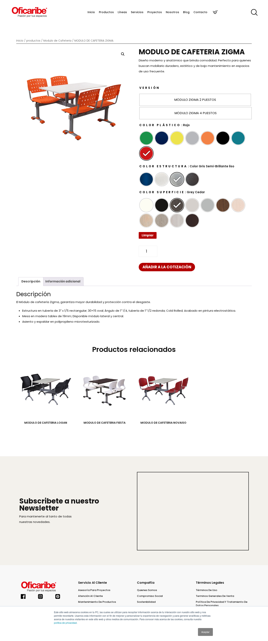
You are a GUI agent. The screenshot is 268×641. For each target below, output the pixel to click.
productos (33, 41)
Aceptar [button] (205, 632)
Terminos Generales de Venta (215, 596)
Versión (149, 88)
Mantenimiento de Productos (97, 602)
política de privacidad (65, 622)
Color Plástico (160, 125)
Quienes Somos (147, 590)
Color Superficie (161, 192)
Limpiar (148, 235)
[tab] (30, 281)
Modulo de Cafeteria (57, 41)
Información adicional (62, 281)
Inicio (19, 41)
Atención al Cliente (90, 596)
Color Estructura (163, 166)
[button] (122, 54)
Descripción (30, 281)
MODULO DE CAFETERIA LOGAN (45, 423)
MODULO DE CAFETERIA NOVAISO (163, 423)
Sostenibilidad (146, 602)
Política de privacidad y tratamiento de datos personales (221, 603)
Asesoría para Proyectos (94, 590)
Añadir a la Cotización (166, 267)
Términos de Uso (206, 590)
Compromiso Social (150, 596)
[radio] (195, 100)
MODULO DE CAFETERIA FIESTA (105, 423)
